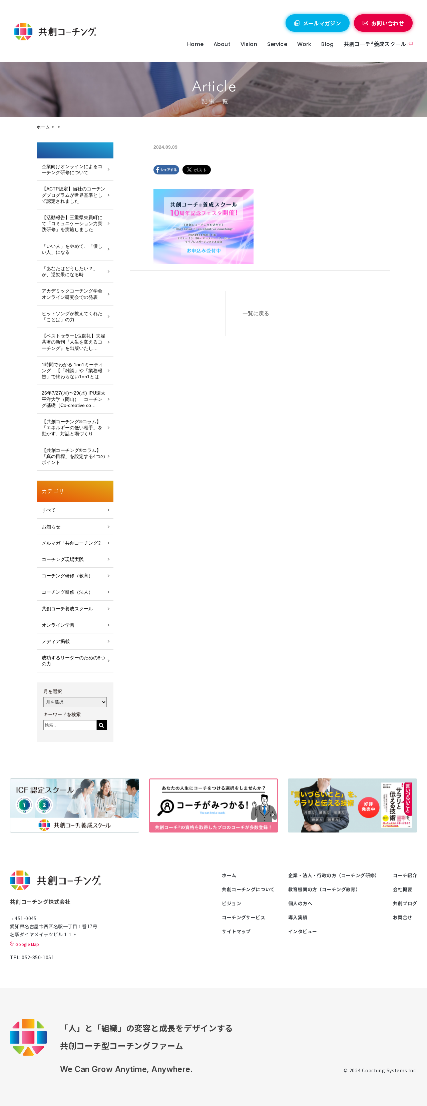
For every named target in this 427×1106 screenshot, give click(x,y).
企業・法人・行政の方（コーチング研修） (334, 875)
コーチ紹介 (405, 875)
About (222, 44)
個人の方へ (300, 903)
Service (277, 44)
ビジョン (231, 903)
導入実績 (298, 917)
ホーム (43, 127)
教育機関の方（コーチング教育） (324, 889)
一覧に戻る (256, 313)
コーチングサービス (243, 917)
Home (195, 44)
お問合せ (402, 917)
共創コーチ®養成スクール (375, 44)
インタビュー (302, 931)
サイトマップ (236, 931)
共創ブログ (405, 903)
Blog (327, 44)
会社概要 (402, 889)
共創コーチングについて (248, 889)
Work (304, 44)
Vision (249, 44)
